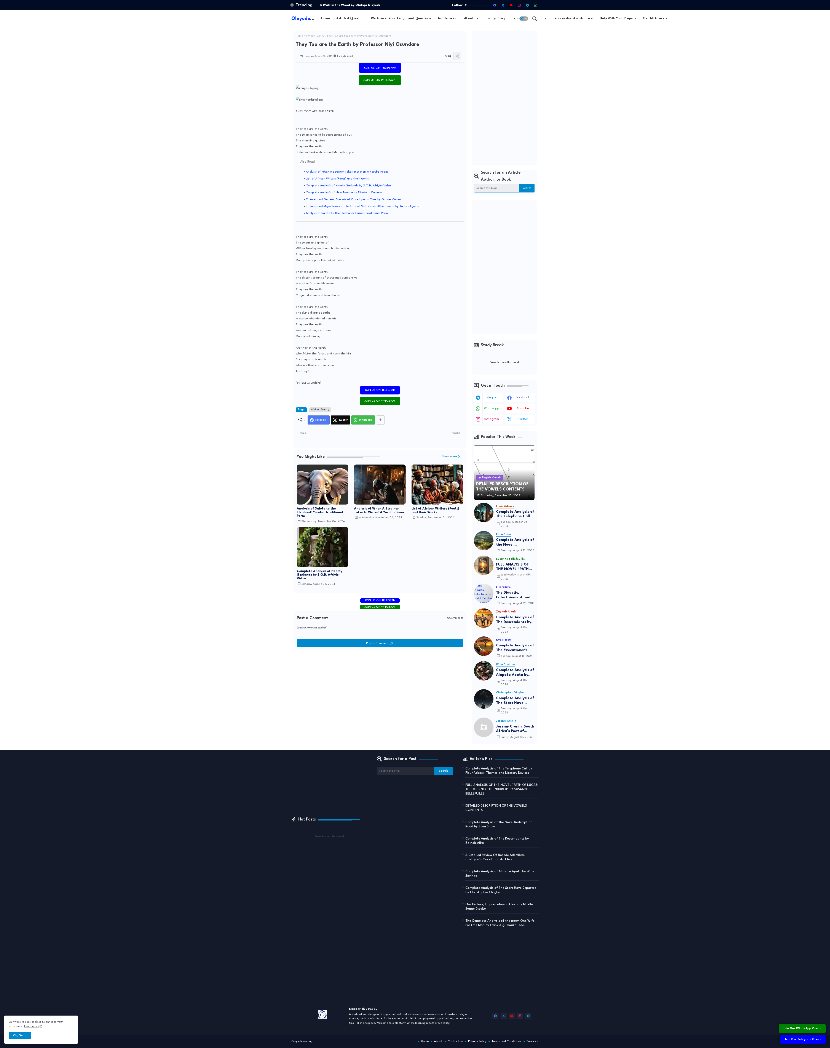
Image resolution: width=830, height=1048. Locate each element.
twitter (523, 419)
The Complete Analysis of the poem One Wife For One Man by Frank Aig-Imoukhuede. (500, 923)
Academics (446, 18)
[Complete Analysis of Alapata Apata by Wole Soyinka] (483, 671)
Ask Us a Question (350, 18)
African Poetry (315, 36)
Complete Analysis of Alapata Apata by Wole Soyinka (515, 672)
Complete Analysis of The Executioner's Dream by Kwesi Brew (515, 648)
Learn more (31, 1026)
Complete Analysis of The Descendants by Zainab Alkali (515, 619)
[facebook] (495, 5)
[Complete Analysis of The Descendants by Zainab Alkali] (483, 618)
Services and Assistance (571, 18)
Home (325, 18)
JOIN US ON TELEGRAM (380, 67)
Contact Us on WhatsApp (803, 1017)
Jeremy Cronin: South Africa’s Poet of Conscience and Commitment (515, 729)
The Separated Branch (337, 4)
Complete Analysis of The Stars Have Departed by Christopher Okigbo (515, 700)
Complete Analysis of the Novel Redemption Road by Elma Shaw (515, 542)
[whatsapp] (536, 5)
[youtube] (511, 5)
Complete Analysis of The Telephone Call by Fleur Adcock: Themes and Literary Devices (515, 514)
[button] (523, 18)
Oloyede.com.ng (310, 18)
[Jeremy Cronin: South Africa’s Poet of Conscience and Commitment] (483, 727)
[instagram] (519, 5)
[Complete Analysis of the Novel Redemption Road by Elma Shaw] (483, 540)
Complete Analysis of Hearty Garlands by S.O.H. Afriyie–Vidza (348, 185)
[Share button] (380, 420)
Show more (449, 456)
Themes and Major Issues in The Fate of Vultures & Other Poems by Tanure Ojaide (362, 206)
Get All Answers (655, 18)
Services (532, 1041)
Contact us (455, 1041)
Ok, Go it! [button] (20, 1035)
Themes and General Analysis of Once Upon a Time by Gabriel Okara (353, 199)
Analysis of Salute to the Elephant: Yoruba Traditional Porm (347, 213)
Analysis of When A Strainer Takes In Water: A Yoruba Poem (347, 171)
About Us (471, 18)
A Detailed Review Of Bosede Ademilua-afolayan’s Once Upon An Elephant (495, 857)
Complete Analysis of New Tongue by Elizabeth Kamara (344, 192)
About (438, 1041)
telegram (491, 397)
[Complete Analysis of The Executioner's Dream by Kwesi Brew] (483, 646)
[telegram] (528, 5)
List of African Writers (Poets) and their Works (337, 178)
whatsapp (491, 408)
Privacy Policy (495, 18)
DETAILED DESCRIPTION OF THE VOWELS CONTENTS (496, 808)
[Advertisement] (504, 98)
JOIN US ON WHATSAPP (379, 80)
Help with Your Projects (618, 18)
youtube (523, 408)
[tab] (325, 18)
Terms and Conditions (506, 1041)
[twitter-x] (503, 5)
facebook (523, 397)
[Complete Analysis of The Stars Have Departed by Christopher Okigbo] (483, 699)
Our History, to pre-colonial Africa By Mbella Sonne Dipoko (499, 906)
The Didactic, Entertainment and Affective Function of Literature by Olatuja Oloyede (515, 595)
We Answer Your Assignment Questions (401, 18)
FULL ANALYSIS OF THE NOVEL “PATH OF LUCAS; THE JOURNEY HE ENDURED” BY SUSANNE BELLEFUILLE (512, 567)
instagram (491, 419)
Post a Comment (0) (380, 643)
